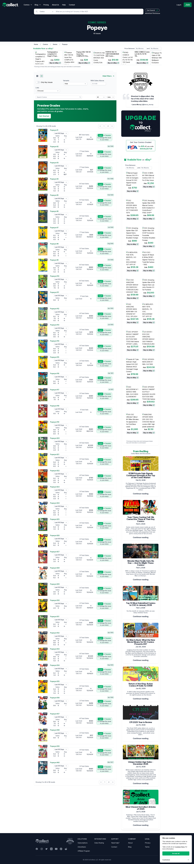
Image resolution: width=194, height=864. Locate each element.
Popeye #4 (54, 179)
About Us (55, 5)
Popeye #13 (54, 325)
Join (187, 5)
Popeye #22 (55, 471)
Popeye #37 (55, 714)
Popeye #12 (54, 309)
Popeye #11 (54, 292)
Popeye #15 (54, 357)
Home (36, 44)
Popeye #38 (55, 730)
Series (55, 44)
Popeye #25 (55, 519)
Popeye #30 (55, 600)
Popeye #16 (54, 373)
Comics (45, 44)
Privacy (147, 843)
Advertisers (82, 847)
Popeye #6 (54, 211)
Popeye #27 (55, 552)
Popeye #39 (55, 746)
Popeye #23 (55, 487)
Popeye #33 (55, 649)
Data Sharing (99, 843)
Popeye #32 (55, 633)
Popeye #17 (54, 390)
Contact (72, 5)
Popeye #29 (55, 584)
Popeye (64, 44)
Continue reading (140, 494)
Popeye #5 (54, 195)
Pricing (46, 5)
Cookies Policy (180, 847)
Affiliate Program (84, 851)
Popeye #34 (55, 665)
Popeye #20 (55, 438)
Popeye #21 (54, 454)
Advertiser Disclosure (152, 13)
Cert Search (151, 10)
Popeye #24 (55, 503)
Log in (179, 5)
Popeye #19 (54, 422)
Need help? (115, 843)
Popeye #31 (54, 616)
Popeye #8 (54, 244)
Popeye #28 (55, 568)
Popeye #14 (54, 341)
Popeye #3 (54, 163)
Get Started (44, 116)
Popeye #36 (55, 698)
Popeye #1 (54, 130)
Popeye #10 (54, 276)
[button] (37, 76)
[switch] (38, 82)
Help (64, 5)
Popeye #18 (54, 406)
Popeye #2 (54, 146)
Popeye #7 (54, 228)
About (130, 843)
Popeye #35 (55, 681)
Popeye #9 (54, 260)
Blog (129, 847)
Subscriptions (83, 843)
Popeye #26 (55, 535)
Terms (147, 847)
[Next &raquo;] (112, 126)
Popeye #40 (55, 762)
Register (108, 135)
